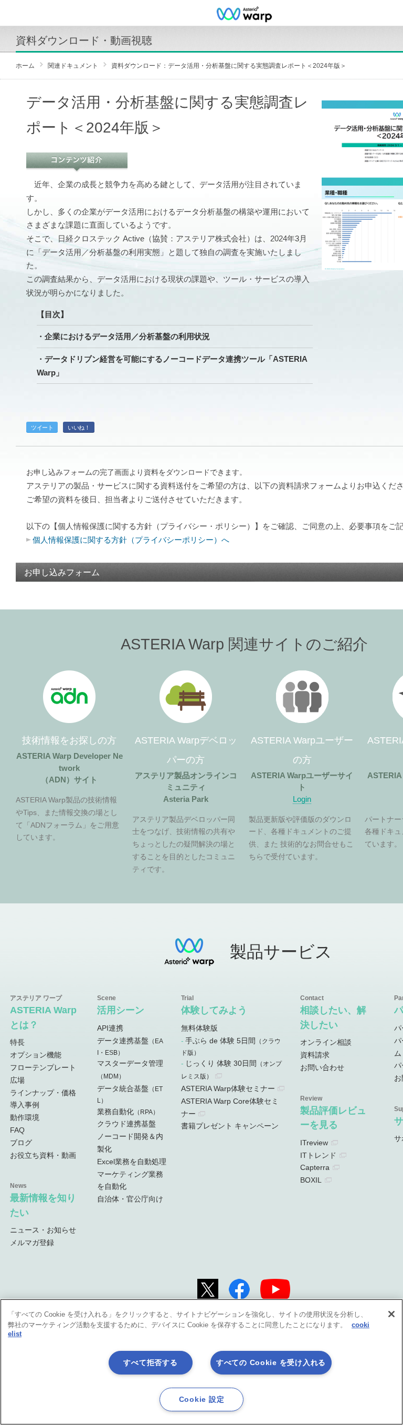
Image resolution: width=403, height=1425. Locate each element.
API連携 (110, 1028)
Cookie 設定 (201, 1399)
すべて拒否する (150, 1362)
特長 (17, 1042)
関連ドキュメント (73, 65)
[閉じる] (391, 1314)
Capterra (315, 1167)
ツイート (42, 427)
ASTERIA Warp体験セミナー (228, 1088)
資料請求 (315, 1055)
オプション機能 (35, 1055)
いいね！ (79, 427)
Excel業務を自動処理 (131, 1161)
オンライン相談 (326, 1042)
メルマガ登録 (32, 1242)
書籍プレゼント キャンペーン (230, 1126)
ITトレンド (318, 1155)
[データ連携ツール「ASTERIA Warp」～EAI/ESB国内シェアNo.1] (244, 13)
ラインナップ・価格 (43, 1092)
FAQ (17, 1130)
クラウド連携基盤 (126, 1123)
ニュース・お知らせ (43, 1230)
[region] (201, 1362)
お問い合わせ (322, 1067)
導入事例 (24, 1105)
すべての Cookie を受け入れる (271, 1362)
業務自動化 (128, 1111)
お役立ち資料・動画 (43, 1155)
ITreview (314, 1142)
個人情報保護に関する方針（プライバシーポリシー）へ (131, 539)
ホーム (25, 65)
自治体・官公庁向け (130, 1199)
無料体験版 (199, 1028)
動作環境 (24, 1117)
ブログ (21, 1142)
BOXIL (311, 1180)
